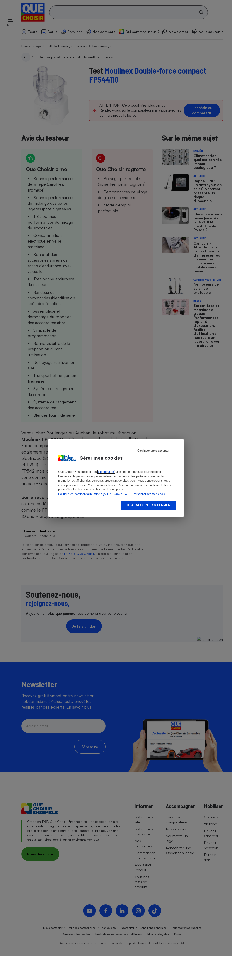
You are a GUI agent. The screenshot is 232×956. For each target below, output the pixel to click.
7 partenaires (106, 471)
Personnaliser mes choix (149, 494)
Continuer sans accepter (153, 450)
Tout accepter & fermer (148, 505)
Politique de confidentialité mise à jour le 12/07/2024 (92, 494)
